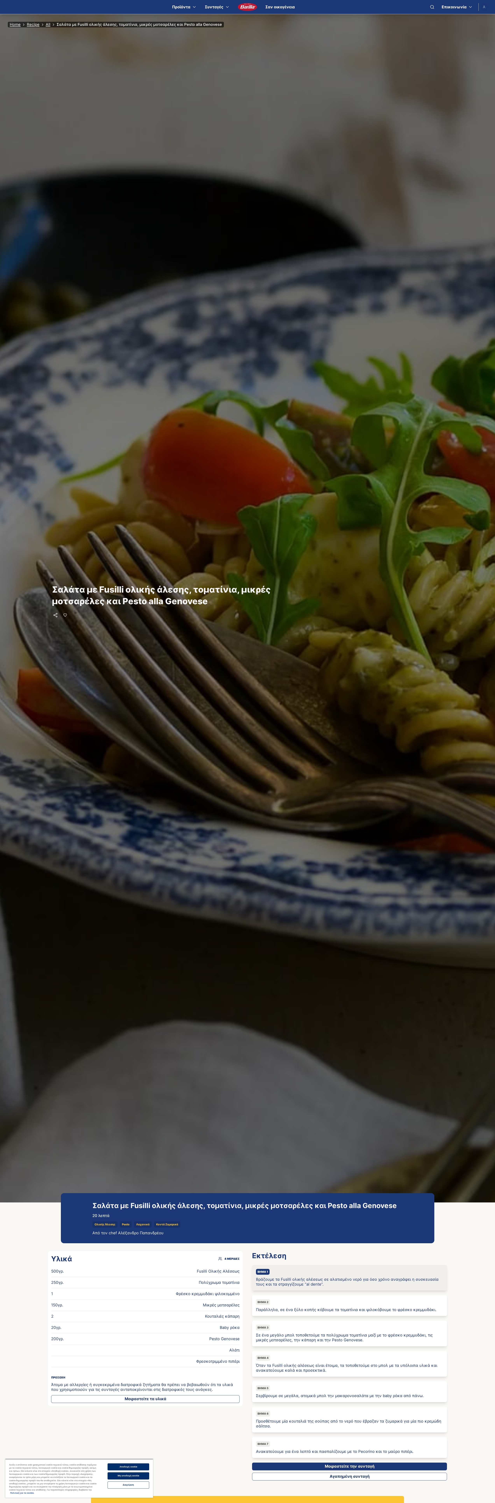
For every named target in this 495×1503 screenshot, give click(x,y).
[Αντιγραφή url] (55, 615)
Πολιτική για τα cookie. (22, 1493)
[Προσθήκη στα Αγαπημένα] (65, 615)
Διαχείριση (128, 1485)
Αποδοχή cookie (128, 1467)
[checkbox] (349, 1278)
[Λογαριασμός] (484, 7)
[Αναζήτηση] (432, 7)
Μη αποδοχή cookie (128, 1475)
